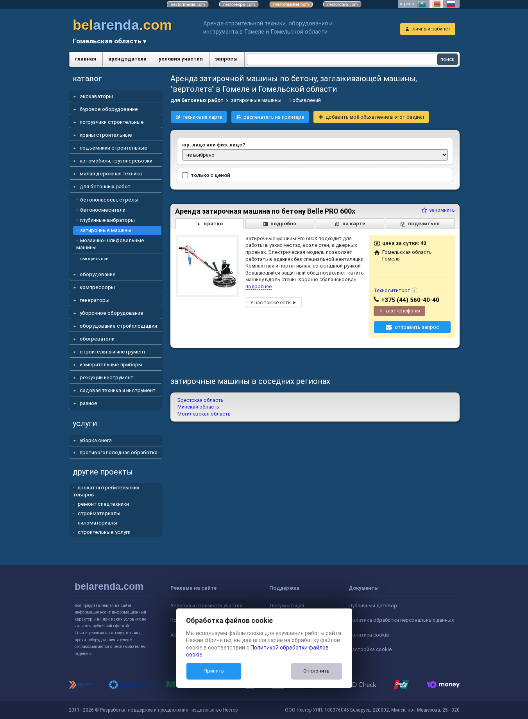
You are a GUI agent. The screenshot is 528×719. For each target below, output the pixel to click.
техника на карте (202, 117)
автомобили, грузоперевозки (116, 161)
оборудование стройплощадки (118, 326)
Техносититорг (392, 290)
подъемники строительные (113, 148)
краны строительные (106, 135)
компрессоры (97, 287)
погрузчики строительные (112, 122)
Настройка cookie (370, 649)
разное (88, 403)
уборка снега (96, 440)
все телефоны (403, 311)
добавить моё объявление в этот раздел (375, 117)
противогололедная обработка (119, 452)
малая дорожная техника (111, 174)
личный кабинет (431, 29)
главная (85, 59)
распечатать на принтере (273, 117)
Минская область (198, 407)
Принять (214, 671)
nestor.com (188, 4)
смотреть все (94, 258)
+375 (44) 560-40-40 (410, 299)
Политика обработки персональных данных (401, 620)
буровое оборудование (109, 109)
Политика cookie (369, 635)
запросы (226, 59)
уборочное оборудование (111, 313)
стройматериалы (99, 513)
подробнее (258, 286)
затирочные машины (105, 230)
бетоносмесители (102, 210)
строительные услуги (104, 532)
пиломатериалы (97, 523)
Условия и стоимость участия (206, 605)
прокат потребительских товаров (106, 491)
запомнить (441, 210)
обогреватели (97, 339)
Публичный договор (373, 605)
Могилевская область (204, 414)
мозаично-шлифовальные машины (110, 243)
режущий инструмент (106, 377)
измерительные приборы (111, 365)
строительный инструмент (113, 352)
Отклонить (316, 671)
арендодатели (127, 59)
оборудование (98, 274)
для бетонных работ (105, 186)
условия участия (181, 59)
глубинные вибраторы (107, 220)
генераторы (94, 300)
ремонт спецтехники (103, 504)
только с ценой (210, 175)
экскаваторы (96, 96)
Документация (286, 605)
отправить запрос (417, 327)
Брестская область (200, 400)
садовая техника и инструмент (118, 390)
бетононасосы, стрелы (109, 200)
